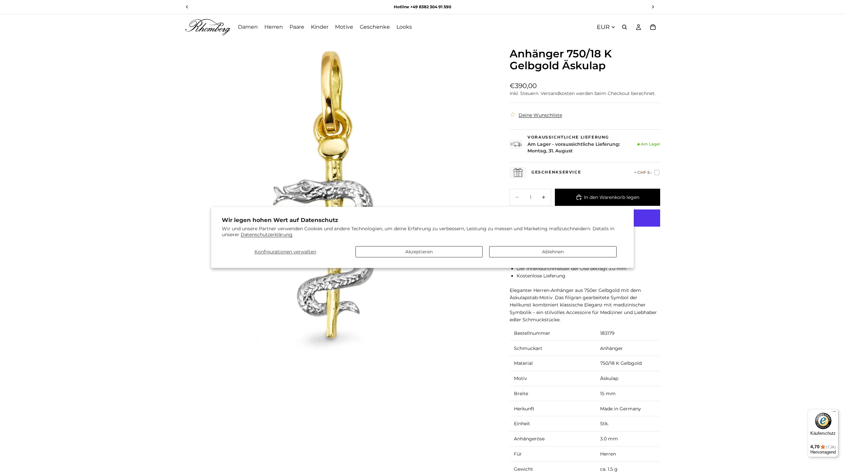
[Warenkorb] (653, 27)
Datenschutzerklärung (266, 235)
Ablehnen (553, 252)
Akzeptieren (419, 252)
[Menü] (834, 413)
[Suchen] (624, 27)
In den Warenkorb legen (611, 197)
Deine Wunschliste (540, 115)
